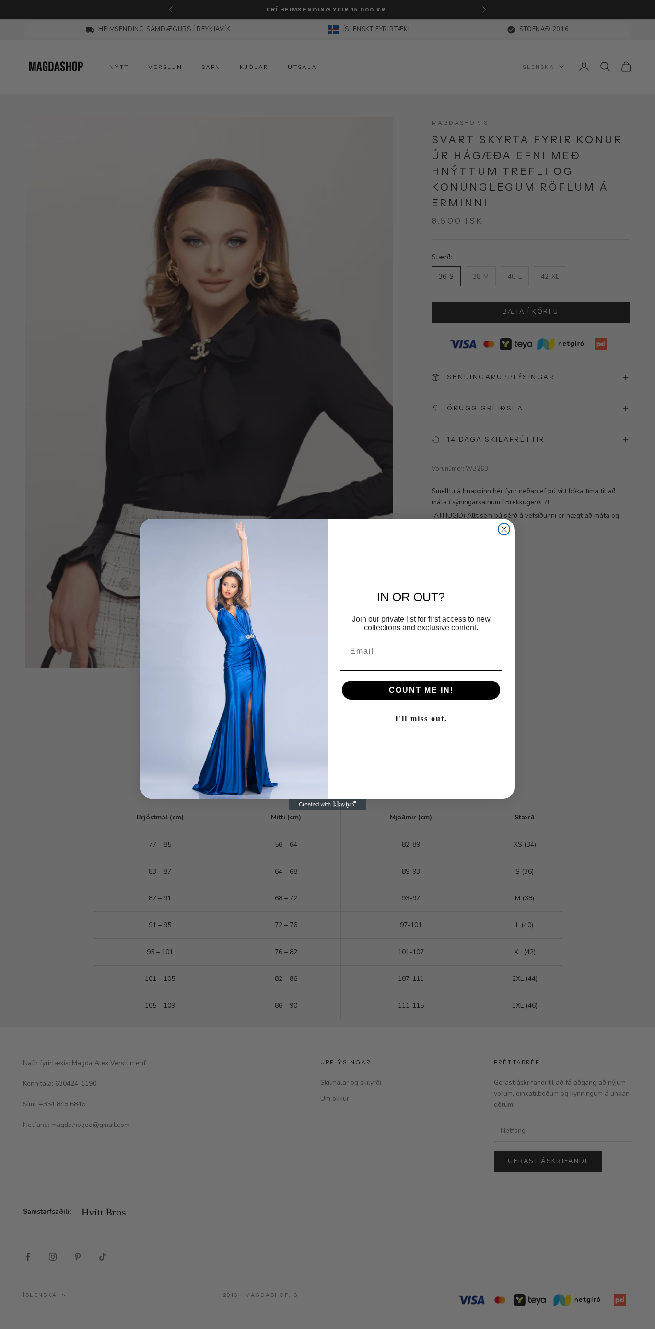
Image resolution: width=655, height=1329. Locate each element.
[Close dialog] (504, 529)
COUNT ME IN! (421, 690)
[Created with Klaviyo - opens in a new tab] (327, 804)
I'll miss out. (421, 719)
